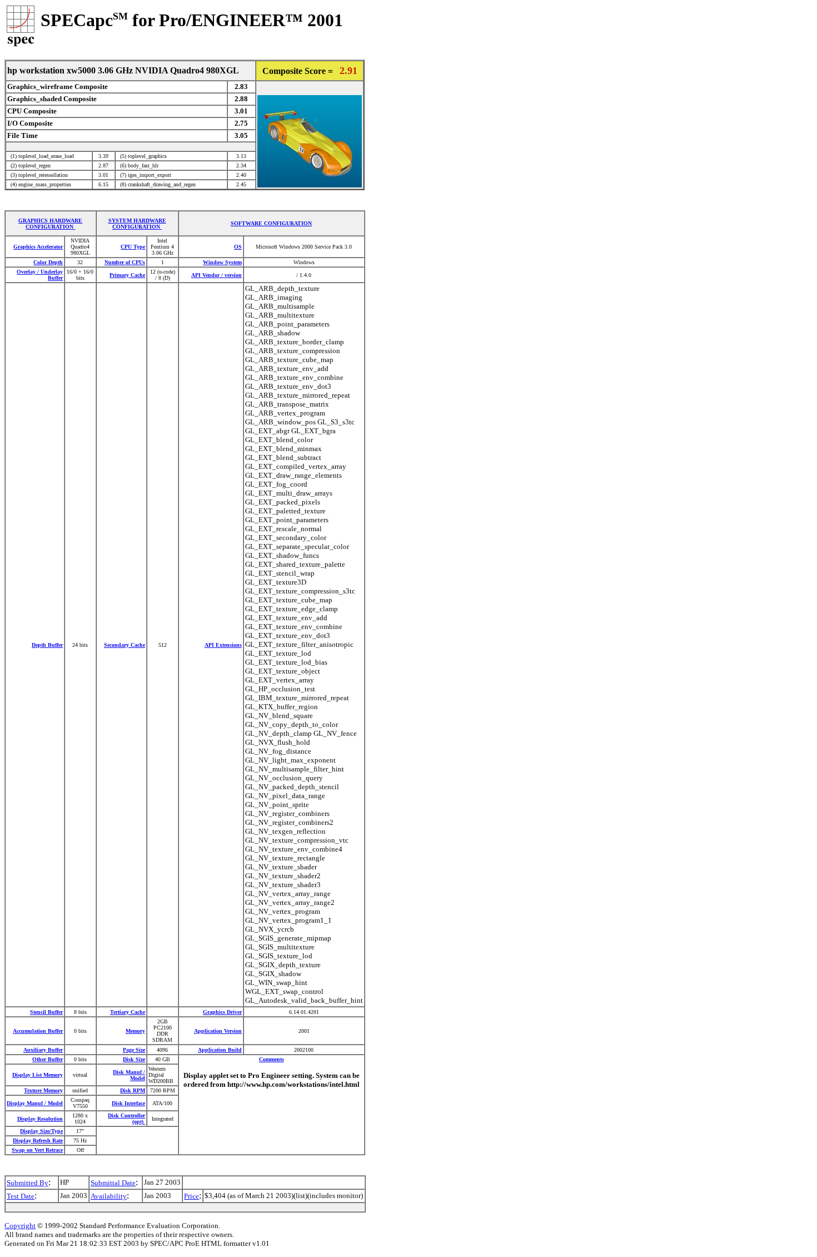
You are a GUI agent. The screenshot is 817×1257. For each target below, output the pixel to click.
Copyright (20, 1225)
